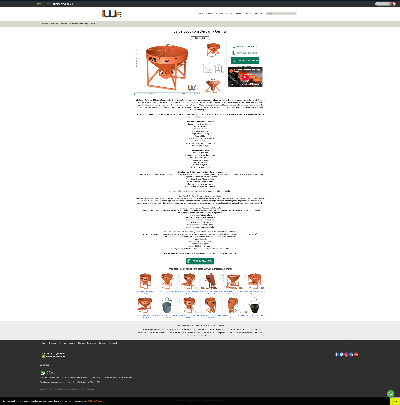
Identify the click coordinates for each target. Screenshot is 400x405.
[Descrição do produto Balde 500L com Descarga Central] (245, 55)
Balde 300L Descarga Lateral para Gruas (211, 293)
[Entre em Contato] (53, 358)
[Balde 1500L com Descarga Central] (145, 289)
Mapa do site (113, 343)
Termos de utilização (336, 343)
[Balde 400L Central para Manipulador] (232, 289)
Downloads (248, 14)
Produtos (219, 14)
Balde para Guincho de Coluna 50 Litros (254, 317)
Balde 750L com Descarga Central (189, 317)
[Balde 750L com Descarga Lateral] (211, 313)
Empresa (209, 14)
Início (201, 14)
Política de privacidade (351, 343)
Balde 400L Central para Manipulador (233, 293)
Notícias (229, 14)
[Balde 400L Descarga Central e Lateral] (254, 289)
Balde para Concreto (59, 24)
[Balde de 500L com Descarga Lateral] (232, 313)
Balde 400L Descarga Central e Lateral (255, 293)
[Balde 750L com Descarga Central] (189, 313)
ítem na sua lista (383, 4)
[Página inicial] (111, 17)
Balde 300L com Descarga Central (167, 293)
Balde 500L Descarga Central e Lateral (145, 317)
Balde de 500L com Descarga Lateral (233, 317)
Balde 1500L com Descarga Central (145, 293)
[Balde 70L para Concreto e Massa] (167, 313)
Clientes (238, 14)
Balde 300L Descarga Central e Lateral (189, 293)
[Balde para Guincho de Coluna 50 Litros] (254, 313)
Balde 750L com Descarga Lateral (211, 317)
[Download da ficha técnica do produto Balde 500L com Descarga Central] (245, 49)
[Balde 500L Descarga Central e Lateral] (145, 313)
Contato (258, 14)
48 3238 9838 (44, 4)
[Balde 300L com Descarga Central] (167, 289)
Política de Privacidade (96, 401)
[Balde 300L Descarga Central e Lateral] (189, 289)
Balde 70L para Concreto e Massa (167, 317)
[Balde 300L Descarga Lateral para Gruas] (211, 289)
